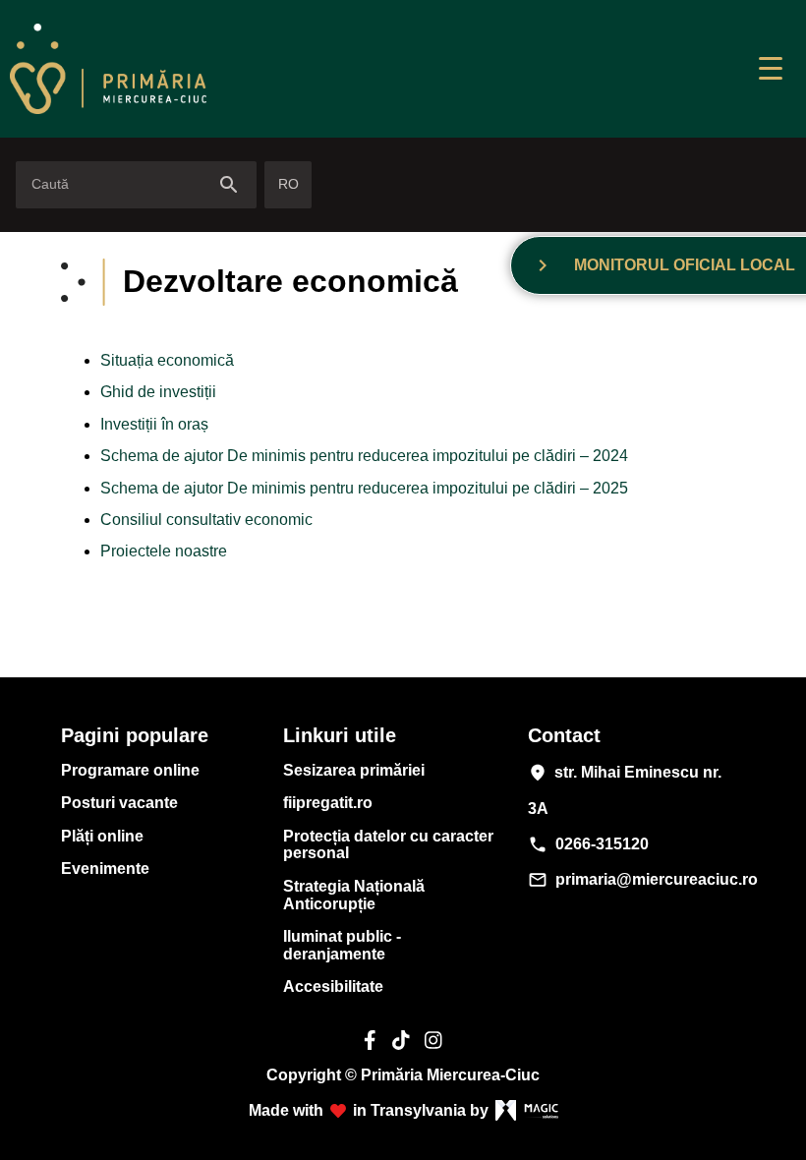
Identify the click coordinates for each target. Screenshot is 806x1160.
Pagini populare (134, 735)
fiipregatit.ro (328, 802)
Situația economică (167, 360)
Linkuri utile (339, 735)
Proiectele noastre (163, 551)
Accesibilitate (333, 986)
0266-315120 (588, 844)
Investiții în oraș (154, 424)
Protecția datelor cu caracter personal (388, 845)
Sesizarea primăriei (354, 770)
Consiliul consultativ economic (206, 519)
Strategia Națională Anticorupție (354, 895)
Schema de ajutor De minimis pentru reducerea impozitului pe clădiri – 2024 (364, 455)
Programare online (130, 770)
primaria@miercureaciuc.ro (633, 880)
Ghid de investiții (158, 391)
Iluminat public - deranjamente (342, 945)
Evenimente (105, 868)
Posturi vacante (119, 802)
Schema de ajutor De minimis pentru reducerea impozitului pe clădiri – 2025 (364, 488)
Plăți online (102, 836)
